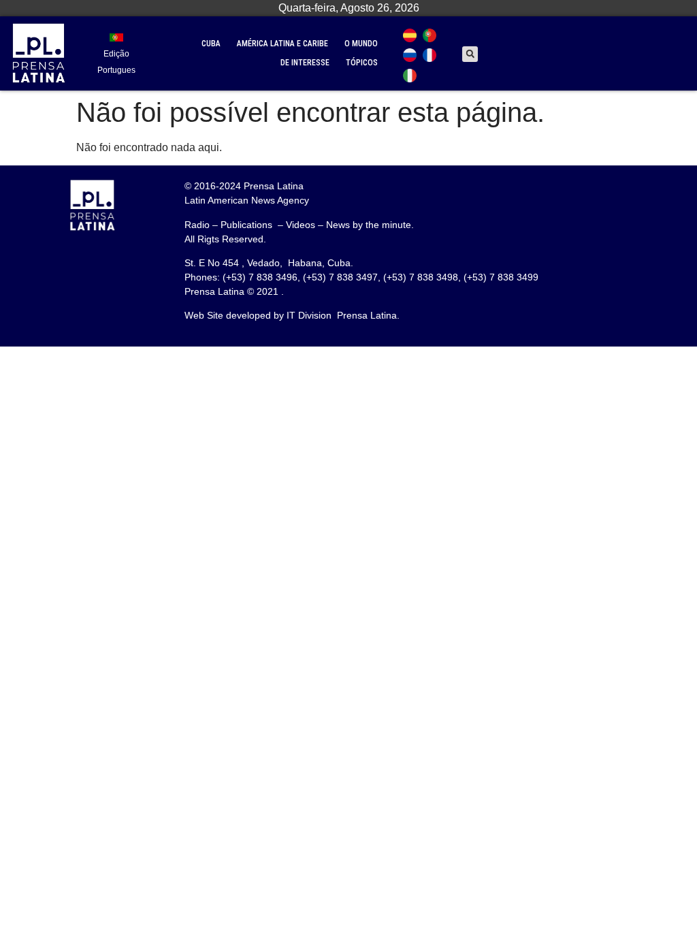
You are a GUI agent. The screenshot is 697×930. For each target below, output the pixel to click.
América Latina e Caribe (282, 43)
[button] (470, 54)
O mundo (361, 43)
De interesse (304, 62)
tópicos (362, 62)
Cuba (211, 43)
